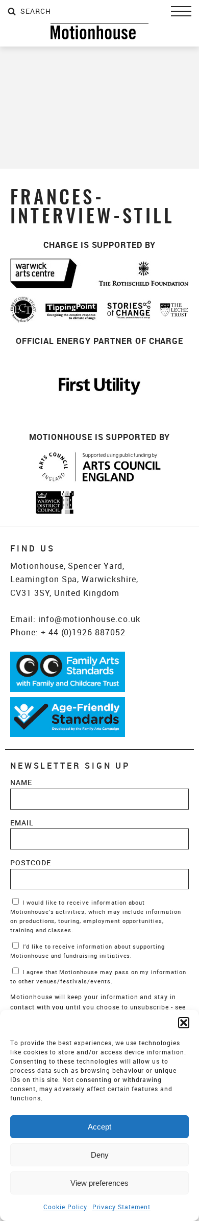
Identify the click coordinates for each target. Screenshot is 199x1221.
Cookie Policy (65, 1207)
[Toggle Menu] (181, 11)
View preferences (99, 1183)
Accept (99, 1126)
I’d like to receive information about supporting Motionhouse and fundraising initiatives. (87, 951)
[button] (184, 1023)
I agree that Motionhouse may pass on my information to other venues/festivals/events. (98, 977)
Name (21, 782)
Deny (100, 1154)
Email (22, 822)
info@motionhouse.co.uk (89, 619)
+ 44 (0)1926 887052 (83, 632)
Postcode (30, 862)
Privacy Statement (121, 1207)
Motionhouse (99, 31)
